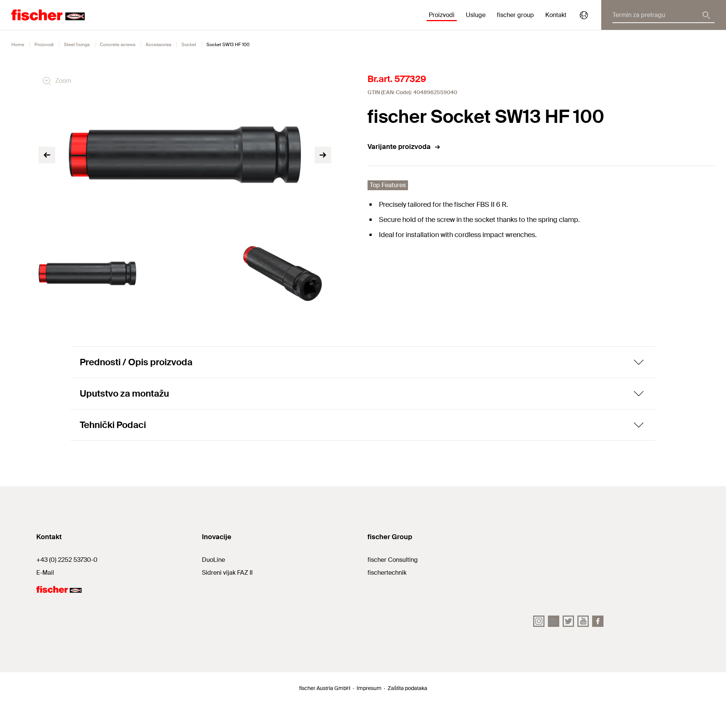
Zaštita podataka (407, 688)
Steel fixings (77, 45)
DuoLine (213, 560)
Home (17, 45)
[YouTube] (583, 621)
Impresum (369, 688)
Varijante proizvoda (399, 146)
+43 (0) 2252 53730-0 (67, 560)
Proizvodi (44, 45)
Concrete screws (117, 45)
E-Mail (45, 573)
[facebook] (597, 621)
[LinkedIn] (553, 621)
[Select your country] (584, 15)
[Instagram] (538, 621)
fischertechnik (387, 573)
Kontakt (555, 15)
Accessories (158, 45)
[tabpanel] (87, 273)
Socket (189, 45)
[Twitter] (568, 621)
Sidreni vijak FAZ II (227, 573)
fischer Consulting (393, 560)
